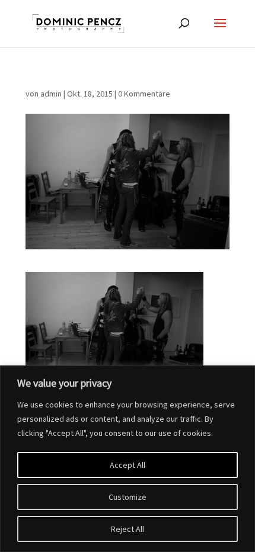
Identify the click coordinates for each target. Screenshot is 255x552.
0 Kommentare (144, 93)
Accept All (127, 465)
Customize (127, 497)
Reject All (127, 529)
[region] (127, 458)
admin (51, 93)
